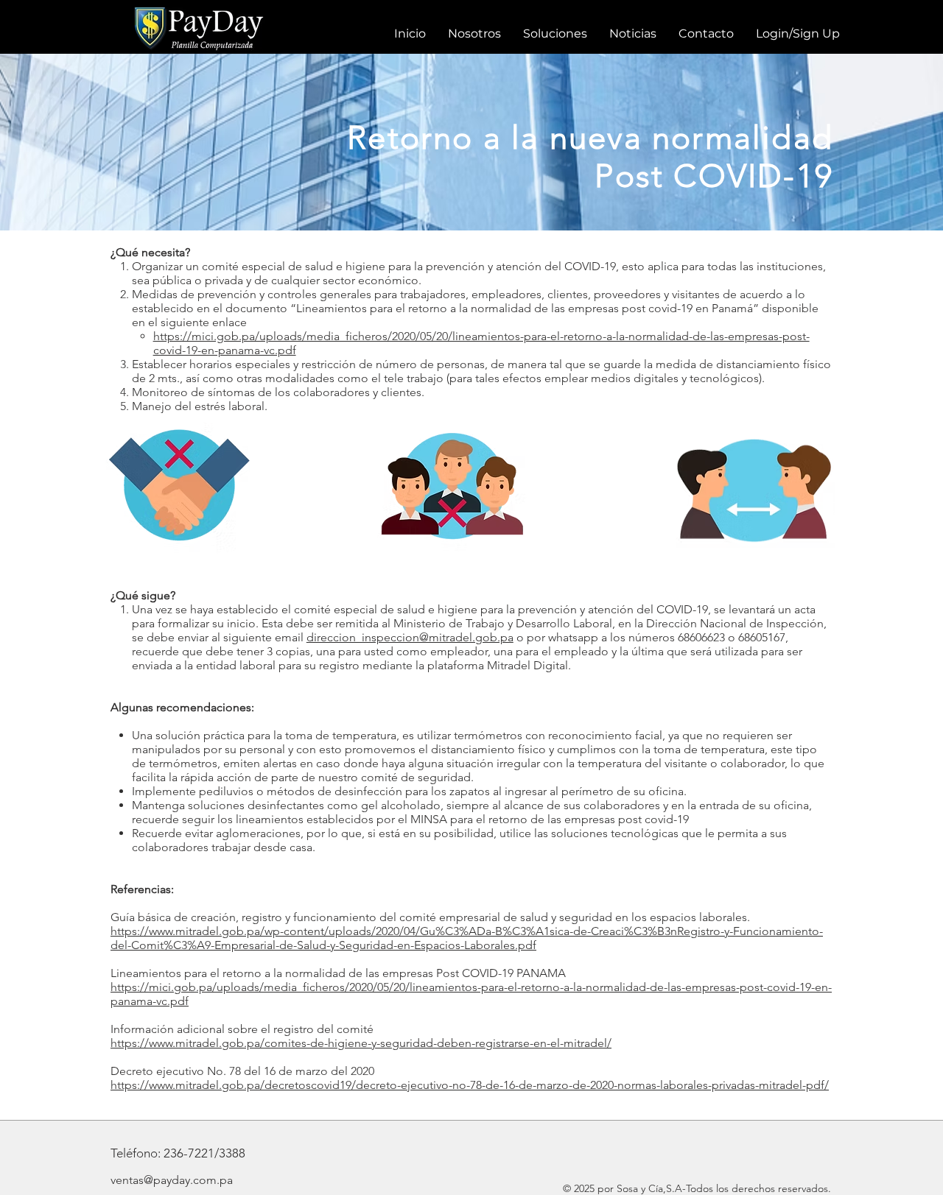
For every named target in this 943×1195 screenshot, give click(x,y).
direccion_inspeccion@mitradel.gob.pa (409, 637)
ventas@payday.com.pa (172, 1180)
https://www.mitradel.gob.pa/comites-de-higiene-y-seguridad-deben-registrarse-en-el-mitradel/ (361, 1043)
